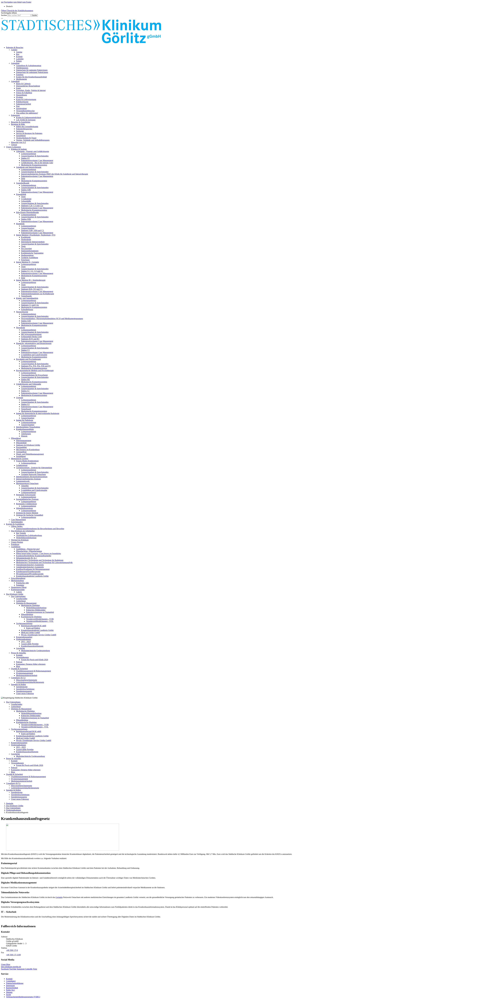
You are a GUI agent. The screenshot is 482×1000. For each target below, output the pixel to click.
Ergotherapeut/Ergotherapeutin (28, 571)
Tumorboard (26, 409)
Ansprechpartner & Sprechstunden (34, 156)
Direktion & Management (26, 603)
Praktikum (15, 544)
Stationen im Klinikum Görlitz (28, 445)
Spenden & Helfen (18, 684)
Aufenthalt (15, 81)
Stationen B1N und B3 (30, 339)
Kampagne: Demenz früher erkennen (30, 664)
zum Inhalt (17, 2)
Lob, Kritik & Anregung (25, 120)
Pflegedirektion (27, 614)
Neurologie (20, 328)
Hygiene (19, 97)
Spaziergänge (21, 108)
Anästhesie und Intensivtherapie (28, 167)
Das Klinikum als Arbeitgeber (23, 531)
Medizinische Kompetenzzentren (34, 165)
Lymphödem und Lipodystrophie (34, 355)
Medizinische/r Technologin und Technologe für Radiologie (39, 560)
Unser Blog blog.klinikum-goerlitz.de (11, 965)
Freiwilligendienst (18, 578)
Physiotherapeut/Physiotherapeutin (29, 574)
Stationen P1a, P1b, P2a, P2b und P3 (35, 366)
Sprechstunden (17, 522)
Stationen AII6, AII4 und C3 (32, 230)
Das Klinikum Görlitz (14, 594)
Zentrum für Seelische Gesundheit (29, 515)
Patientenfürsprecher (24, 129)
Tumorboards (26, 296)
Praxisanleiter (21, 447)
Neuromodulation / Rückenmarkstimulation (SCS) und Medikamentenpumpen (52, 318)
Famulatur (20, 585)
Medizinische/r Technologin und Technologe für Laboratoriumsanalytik (44, 562)
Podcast (19, 662)
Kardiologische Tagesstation (32, 253)
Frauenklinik (21, 194)
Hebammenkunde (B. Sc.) (26, 558)
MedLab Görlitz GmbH (30, 632)
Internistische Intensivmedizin (33, 242)
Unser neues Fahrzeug (25, 693)
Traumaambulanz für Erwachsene (34, 375)
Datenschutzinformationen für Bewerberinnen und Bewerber (40, 529)
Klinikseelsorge (22, 102)
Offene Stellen (16, 526)
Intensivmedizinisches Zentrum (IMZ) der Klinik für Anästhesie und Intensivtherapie (54, 174)
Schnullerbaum (27, 309)
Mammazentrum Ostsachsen (27, 483)
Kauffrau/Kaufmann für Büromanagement (32, 569)
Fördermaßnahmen (23, 639)
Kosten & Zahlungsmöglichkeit (28, 117)
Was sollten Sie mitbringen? (27, 113)
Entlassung (15, 115)
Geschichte (20, 648)
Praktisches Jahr (22, 583)
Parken (19, 61)
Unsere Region (17, 542)
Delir (23, 178)
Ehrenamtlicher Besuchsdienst (28, 86)
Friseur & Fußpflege (24, 93)
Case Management (18, 520)
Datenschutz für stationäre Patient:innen (31, 70)
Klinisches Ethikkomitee (35, 610)
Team (23, 197)
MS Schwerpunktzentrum (31, 334)
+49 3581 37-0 (12, 950)
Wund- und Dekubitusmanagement (30, 454)
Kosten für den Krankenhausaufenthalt (31, 77)
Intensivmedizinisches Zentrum (28, 479)
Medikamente (21, 79)
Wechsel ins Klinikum (19, 540)
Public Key (10, 990)
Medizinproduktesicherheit (26, 675)
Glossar (14, 145)
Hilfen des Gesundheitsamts (27, 126)
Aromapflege (21, 452)
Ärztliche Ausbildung (29, 257)
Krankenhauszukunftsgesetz (32, 646)
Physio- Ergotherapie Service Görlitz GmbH (38, 635)
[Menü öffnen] (2, 18)
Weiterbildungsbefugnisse (26, 538)
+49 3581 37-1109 (13, 955)
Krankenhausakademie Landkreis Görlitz (32, 576)
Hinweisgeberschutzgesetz (26, 680)
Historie (24, 436)
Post (17, 106)
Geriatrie (59, 897)
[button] (9, 13)
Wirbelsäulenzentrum (24, 508)
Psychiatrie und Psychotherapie (28, 359)
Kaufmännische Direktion (31, 617)
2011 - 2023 (26, 641)
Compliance (11, 981)
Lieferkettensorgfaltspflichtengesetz (30, 682)
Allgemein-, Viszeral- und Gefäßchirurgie (32, 151)
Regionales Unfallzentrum (26, 504)
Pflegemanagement (23, 440)
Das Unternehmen (18, 596)
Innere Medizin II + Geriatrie (27, 262)
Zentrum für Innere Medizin (27, 513)
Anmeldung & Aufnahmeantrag (28, 65)
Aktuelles (25, 486)
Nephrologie (26, 239)
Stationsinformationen (29, 251)
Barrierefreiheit (12, 988)
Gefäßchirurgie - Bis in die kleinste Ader (37, 163)
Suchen (4, 15)
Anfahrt (14, 50)
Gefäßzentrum (21, 465)
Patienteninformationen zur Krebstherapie (37, 294)
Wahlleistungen (22, 68)
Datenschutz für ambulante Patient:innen (32, 72)
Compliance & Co (18, 678)
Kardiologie (26, 237)
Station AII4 (26, 219)
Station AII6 (26, 190)
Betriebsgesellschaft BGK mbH (33, 626)
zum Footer (26, 2)
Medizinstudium (17, 580)
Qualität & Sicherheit (19, 669)
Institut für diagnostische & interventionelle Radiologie (37, 413)
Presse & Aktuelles (18, 653)
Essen (18, 88)
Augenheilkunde (22, 183)
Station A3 (25, 404)
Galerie (19, 592)
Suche (8, 994)
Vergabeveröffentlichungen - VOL (39, 621)
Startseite (9, 803)
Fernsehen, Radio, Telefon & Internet (31, 90)
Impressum (10, 985)
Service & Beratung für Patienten (29, 133)
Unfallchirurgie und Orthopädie (28, 384)
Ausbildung (15, 547)
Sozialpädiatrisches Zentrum (27, 499)
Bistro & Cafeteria (23, 84)
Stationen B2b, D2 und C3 (31, 289)
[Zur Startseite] (81, 43)
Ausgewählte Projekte (30, 644)
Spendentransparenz (24, 691)
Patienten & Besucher (14, 47)
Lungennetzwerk (22, 481)
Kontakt (19, 56)
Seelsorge (20, 131)
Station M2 (25, 379)
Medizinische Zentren (19, 459)
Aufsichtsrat (21, 601)
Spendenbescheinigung (25, 689)
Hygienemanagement (24, 673)
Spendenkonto (21, 687)
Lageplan (19, 59)
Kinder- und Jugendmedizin (27, 298)
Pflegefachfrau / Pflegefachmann (29, 551)
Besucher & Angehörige (20, 122)
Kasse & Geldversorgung (26, 99)
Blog (18, 666)
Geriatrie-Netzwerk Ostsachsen (33, 474)
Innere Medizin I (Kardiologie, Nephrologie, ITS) (35, 235)
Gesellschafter (21, 599)
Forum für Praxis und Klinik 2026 (34, 660)
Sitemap (9, 992)
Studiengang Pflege (18, 587)
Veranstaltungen (22, 657)
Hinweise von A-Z (18, 142)
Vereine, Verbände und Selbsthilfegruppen (32, 140)
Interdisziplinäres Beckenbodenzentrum (31, 477)
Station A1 (25, 391)
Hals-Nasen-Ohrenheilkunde (27, 212)
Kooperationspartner (24, 637)
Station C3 (25, 350)
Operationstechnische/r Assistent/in (30, 565)
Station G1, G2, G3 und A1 (32, 271)
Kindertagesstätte (18, 590)
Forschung (25, 260)
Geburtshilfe (26, 201)
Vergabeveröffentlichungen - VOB (40, 619)
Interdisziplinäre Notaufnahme (28, 427)
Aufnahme (15, 63)
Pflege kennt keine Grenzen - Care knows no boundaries (38, 553)
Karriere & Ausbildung (15, 524)
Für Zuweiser (26, 248)
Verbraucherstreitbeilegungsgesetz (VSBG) (23, 997)
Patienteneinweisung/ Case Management (37, 160)
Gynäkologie (26, 199)
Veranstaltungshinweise (25, 111)
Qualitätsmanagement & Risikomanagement (33, 671)
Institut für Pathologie (24, 420)
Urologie (19, 398)
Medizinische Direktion (30, 605)
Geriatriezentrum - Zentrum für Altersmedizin (34, 468)
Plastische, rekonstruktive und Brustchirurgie (33, 343)
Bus (17, 54)
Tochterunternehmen (24, 623)
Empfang (19, 75)
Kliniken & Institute (19, 149)
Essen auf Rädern (33, 628)
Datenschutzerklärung (14, 983)
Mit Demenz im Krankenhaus (28, 449)
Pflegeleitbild (21, 443)
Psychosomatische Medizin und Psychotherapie (35, 370)
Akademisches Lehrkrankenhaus (29, 535)
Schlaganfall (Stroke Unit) (31, 337)
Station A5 (25, 158)
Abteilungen (26, 434)
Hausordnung (21, 95)
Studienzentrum (27, 255)
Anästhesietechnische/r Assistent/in (30, 567)
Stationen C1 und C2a (30, 305)
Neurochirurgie (22, 312)
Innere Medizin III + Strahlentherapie (30, 280)
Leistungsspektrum (28, 154)
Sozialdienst (21, 136)
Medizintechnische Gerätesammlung (35, 651)
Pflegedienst (16, 438)
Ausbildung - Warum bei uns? (28, 549)
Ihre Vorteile (21, 533)
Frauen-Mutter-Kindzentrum (27, 461)
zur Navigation (7, 2)
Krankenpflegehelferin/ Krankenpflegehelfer (33, 556)
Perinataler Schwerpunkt (26, 495)
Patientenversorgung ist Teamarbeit (40, 612)
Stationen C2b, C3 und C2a (32, 206)
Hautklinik (20, 224)
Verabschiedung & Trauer (26, 138)
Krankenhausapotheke (25, 429)
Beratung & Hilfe (18, 124)
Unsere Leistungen (13, 147)
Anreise (19, 52)
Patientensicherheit (23, 104)
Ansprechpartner (27, 228)
